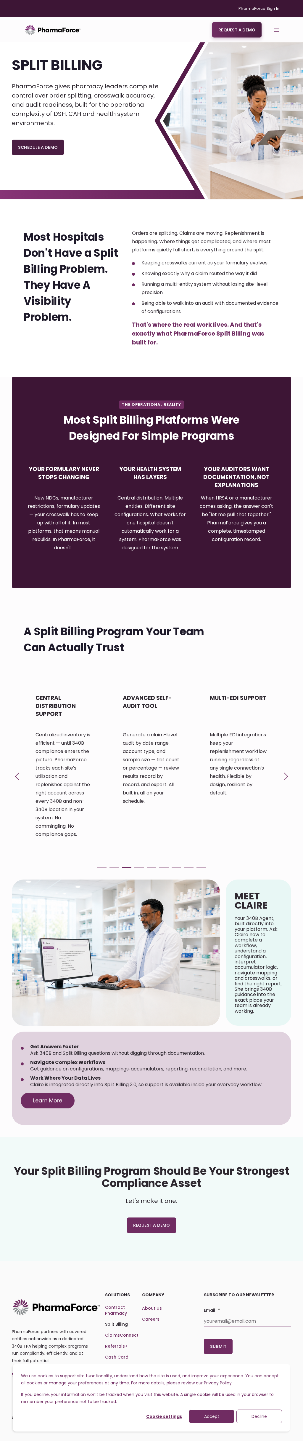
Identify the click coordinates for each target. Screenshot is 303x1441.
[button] (102, 867)
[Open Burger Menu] (276, 30)
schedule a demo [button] (38, 147)
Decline (259, 1416)
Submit (218, 1346)
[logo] (56, 1307)
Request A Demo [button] (151, 1225)
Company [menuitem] (153, 1295)
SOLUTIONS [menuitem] (117, 1295)
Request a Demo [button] (236, 30)
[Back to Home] (53, 30)
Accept (211, 1416)
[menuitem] (258, 8)
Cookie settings (164, 1416)
